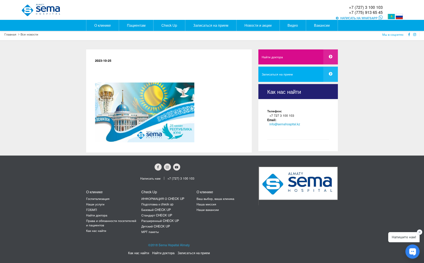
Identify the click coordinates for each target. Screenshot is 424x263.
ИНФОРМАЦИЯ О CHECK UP (162, 198)
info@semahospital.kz (284, 124)
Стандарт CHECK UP (156, 215)
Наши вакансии (208, 209)
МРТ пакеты (150, 231)
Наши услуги (95, 204)
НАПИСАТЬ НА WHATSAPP (359, 18)
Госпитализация (98, 198)
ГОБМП (91, 209)
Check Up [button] (169, 25)
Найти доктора (272, 56)
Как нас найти (96, 230)
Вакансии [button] (322, 25)
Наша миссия (206, 204)
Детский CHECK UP (155, 226)
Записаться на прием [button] (210, 25)
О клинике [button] (102, 25)
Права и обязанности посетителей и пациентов (111, 222)
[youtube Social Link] (176, 167)
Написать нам (150, 178)
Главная (10, 34)
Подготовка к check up (157, 204)
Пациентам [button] (136, 25)
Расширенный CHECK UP (160, 220)
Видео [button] (293, 25)
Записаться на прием (277, 74)
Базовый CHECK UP (156, 209)
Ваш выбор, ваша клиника (215, 198)
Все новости (29, 34)
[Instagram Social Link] (167, 167)
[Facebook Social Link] (158, 167)
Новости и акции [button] (258, 25)
